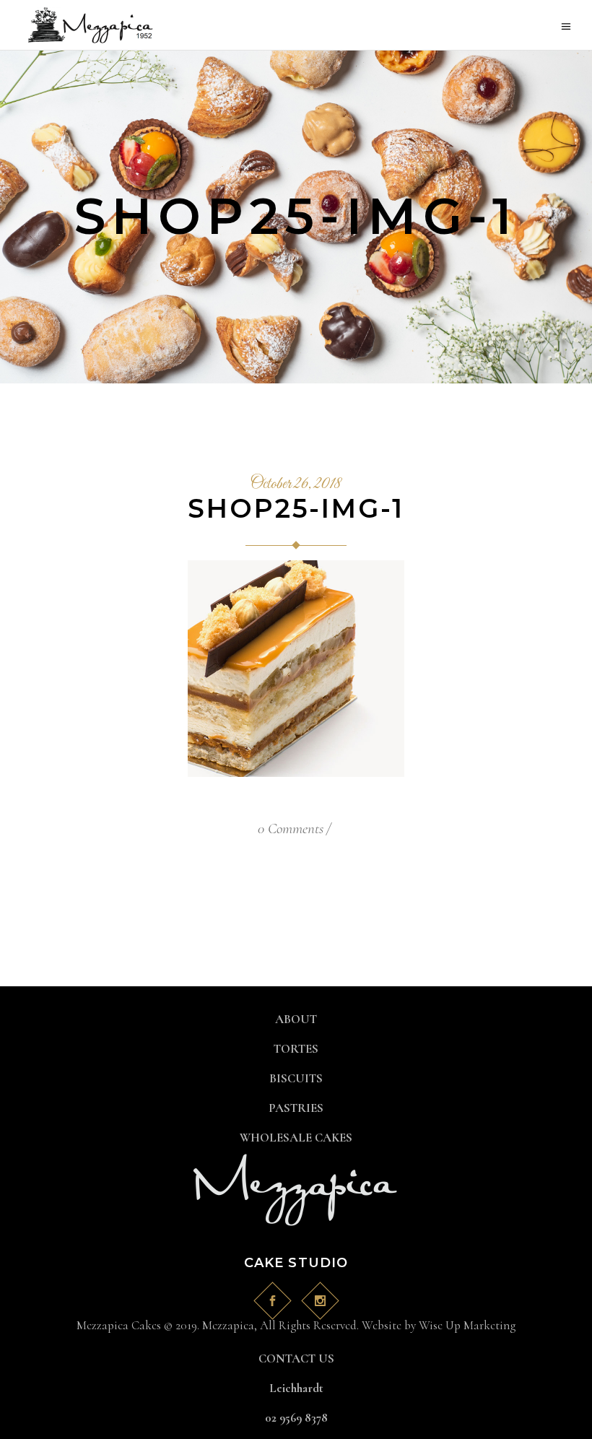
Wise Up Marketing (467, 1325)
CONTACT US (296, 1358)
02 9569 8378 (296, 1417)
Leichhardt (296, 1388)
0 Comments (290, 829)
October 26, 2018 (296, 484)
